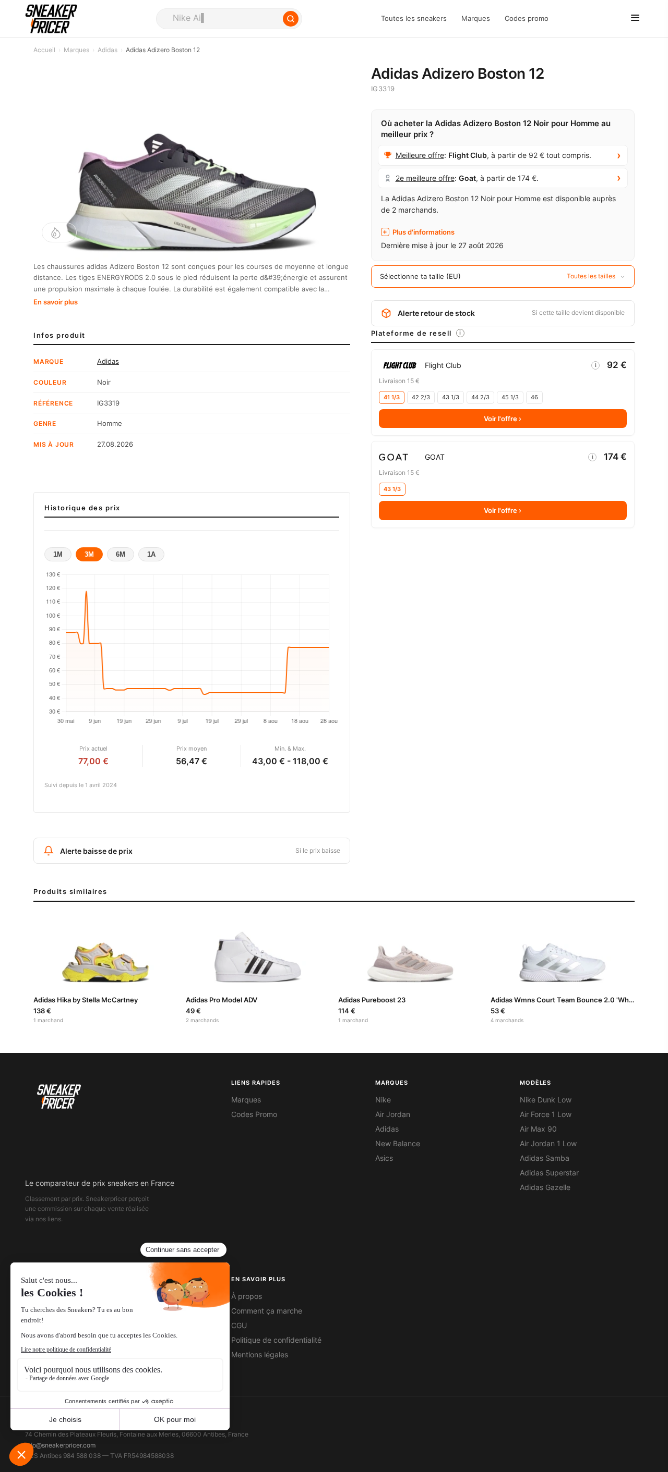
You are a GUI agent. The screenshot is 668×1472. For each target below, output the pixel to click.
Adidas (107, 50)
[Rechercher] (291, 19)
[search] (229, 18)
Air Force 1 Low (545, 1114)
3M (89, 554)
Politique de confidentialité (276, 1340)
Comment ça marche (266, 1311)
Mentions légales (259, 1354)
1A (151, 554)
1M (58, 554)
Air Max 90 (538, 1129)
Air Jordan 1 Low (548, 1143)
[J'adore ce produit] (59, 232)
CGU (239, 1325)
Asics (384, 1158)
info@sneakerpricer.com (60, 1445)
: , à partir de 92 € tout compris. (493, 155)
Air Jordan (392, 1114)
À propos (246, 1296)
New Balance (397, 1143)
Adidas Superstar (549, 1172)
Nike (383, 1099)
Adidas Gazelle (545, 1187)
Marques (475, 18)
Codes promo (526, 18)
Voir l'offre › (502, 418)
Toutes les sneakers (414, 18)
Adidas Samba (544, 1158)
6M (120, 554)
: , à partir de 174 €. (467, 178)
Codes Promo (254, 1114)
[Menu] (635, 18)
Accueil (44, 50)
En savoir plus (55, 302)
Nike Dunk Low (545, 1099)
